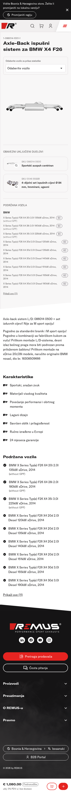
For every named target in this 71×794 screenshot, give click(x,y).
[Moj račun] (50, 26)
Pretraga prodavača (38, 656)
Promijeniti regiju (22, 15)
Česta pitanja (38, 668)
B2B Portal (38, 757)
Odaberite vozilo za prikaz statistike (23, 60)
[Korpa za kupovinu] (41, 26)
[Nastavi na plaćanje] (63, 786)
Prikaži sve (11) (10, 293)
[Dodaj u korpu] (52, 786)
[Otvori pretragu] (32, 26)
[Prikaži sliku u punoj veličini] (16, 165)
